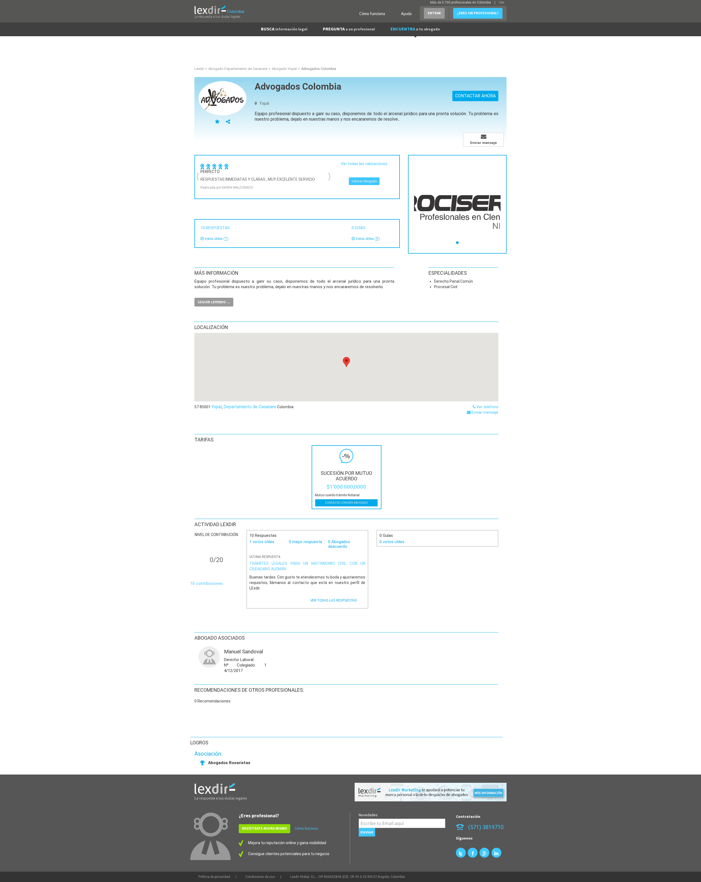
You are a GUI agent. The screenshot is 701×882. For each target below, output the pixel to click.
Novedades (368, 814)
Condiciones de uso (260, 877)
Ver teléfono (487, 407)
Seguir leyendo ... (214, 302)
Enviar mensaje (484, 412)
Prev (198, 176)
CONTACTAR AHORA (475, 95)
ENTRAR (434, 13)
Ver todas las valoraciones (364, 163)
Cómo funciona (372, 13)
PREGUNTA (349, 29)
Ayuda (406, 13)
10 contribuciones (206, 583)
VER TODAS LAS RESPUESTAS (334, 600)
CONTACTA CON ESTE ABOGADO (346, 502)
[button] (346, 362)
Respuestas (215, 228)
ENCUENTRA (415, 29)
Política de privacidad (214, 877)
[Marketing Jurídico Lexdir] (431, 792)
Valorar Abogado (364, 181)
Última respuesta (264, 557)
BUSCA (284, 29)
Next (329, 176)
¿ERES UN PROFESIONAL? (478, 13)
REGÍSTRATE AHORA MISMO (264, 828)
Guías (359, 228)
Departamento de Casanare (249, 406)
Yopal (216, 406)
